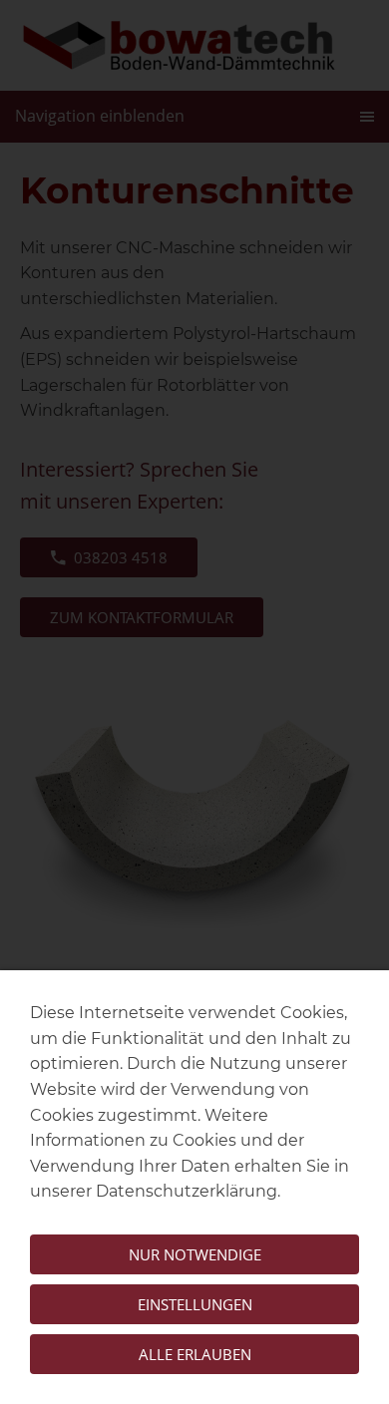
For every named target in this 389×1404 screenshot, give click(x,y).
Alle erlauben (195, 1354)
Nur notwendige (195, 1254)
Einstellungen (195, 1304)
